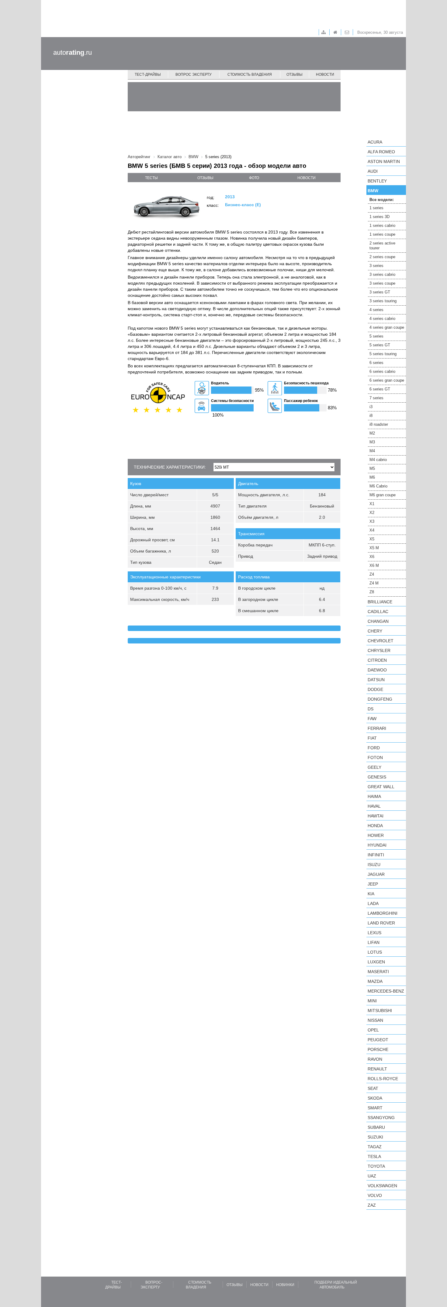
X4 (371, 530)
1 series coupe (382, 234)
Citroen (377, 660)
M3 (372, 442)
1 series (376, 208)
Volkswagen (382, 1185)
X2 (371, 512)
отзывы (205, 178)
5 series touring (383, 354)
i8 (370, 415)
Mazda (375, 981)
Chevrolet (380, 640)
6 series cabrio (382, 371)
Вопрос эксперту (193, 74)
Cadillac (378, 611)
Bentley (377, 181)
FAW (372, 718)
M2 (372, 433)
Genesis (377, 777)
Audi (373, 171)
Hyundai (377, 845)
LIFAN (373, 942)
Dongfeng (380, 699)
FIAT (372, 738)
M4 (372, 451)
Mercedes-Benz (386, 991)
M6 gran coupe (382, 495)
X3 (371, 521)
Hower (376, 835)
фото (254, 178)
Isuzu (374, 864)
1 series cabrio (382, 225)
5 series (376, 336)
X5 (371, 539)
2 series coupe (382, 257)
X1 (371, 503)
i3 (370, 406)
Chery (375, 631)
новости (306, 178)
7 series (376, 398)
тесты (151, 178)
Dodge (375, 689)
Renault (377, 1068)
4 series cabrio (382, 318)
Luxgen (376, 961)
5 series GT (379, 345)
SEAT (373, 1088)
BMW (373, 190)
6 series (376, 362)
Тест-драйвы (148, 74)
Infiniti (376, 854)
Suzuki (375, 1137)
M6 (372, 477)
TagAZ (375, 1146)
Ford (374, 747)
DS (370, 708)
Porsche (378, 1049)
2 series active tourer (382, 245)
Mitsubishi (380, 1010)
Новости (325, 74)
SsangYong (381, 1117)
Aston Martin (384, 161)
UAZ (372, 1176)
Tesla (374, 1156)
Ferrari (377, 728)
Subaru (376, 1127)
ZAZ (372, 1205)
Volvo (375, 1195)
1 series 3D (379, 216)
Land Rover (381, 922)
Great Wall (381, 786)
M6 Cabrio (378, 486)
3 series (376, 265)
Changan (378, 621)
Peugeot (378, 1039)
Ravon (375, 1059)
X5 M (374, 548)
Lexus (374, 932)
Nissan (375, 1020)
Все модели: (381, 199)
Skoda (375, 1098)
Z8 (371, 592)
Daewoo (377, 669)
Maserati (378, 971)
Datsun (376, 679)
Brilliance (380, 601)
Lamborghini (382, 913)
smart (375, 1107)
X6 (371, 556)
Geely (374, 767)
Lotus (375, 952)
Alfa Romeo (381, 151)
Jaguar (376, 874)
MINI (372, 1000)
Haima (374, 796)
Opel (373, 1030)
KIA (371, 893)
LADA (373, 903)
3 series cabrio (382, 274)
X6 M (374, 565)
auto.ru (72, 52)
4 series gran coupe (386, 327)
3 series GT (379, 292)
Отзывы (294, 74)
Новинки (285, 1285)
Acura (375, 142)
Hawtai (375, 815)
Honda (375, 825)
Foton (375, 757)
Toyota (376, 1166)
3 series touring (383, 301)
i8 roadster (378, 424)
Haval (374, 806)
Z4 (371, 574)
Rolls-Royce (383, 1078)
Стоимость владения (249, 74)
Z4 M (374, 583)
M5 (372, 468)
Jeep (373, 884)
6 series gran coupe (386, 380)
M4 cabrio (378, 459)
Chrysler (379, 650)
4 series (376, 309)
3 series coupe (382, 283)
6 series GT (379, 389)
